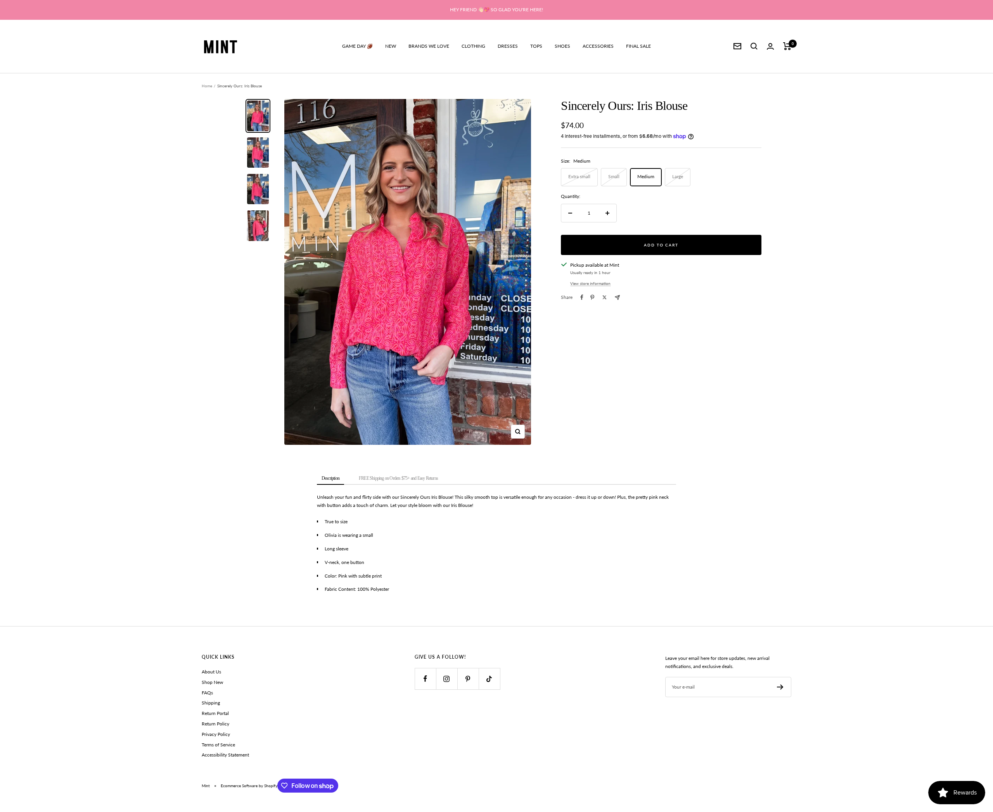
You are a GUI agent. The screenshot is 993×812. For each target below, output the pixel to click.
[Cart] (787, 46)
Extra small (579, 176)
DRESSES (508, 46)
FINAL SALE (638, 46)
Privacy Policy (216, 734)
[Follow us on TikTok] (489, 678)
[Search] (754, 46)
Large (677, 176)
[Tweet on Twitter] (604, 297)
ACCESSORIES (598, 46)
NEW (390, 46)
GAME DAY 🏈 (357, 46)
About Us (211, 672)
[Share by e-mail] (617, 297)
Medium (645, 176)
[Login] (770, 46)
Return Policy (215, 724)
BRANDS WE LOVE (428, 46)
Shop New (212, 682)
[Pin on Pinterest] (592, 297)
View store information (590, 283)
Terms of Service (218, 745)
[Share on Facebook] (581, 297)
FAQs (207, 693)
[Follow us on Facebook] (425, 678)
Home (207, 85)
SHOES (562, 46)
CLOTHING (473, 46)
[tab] (330, 479)
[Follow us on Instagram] (446, 678)
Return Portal (215, 713)
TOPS (536, 46)
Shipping (211, 703)
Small (613, 176)
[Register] (780, 687)
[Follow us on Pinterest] (468, 678)
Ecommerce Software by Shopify (249, 785)
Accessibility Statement (225, 755)
